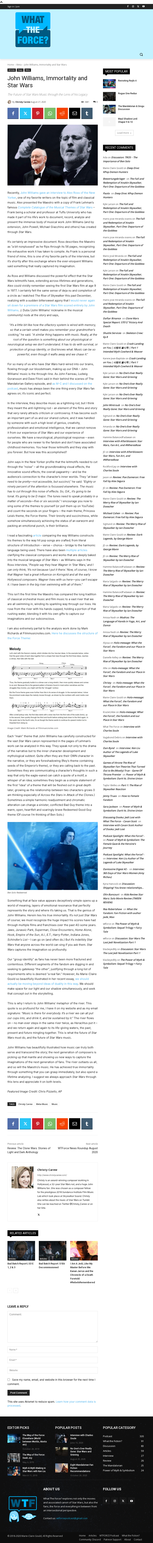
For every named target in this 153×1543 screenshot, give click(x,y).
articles (82, 550)
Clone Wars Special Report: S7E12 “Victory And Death (122, 322)
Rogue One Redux (127, 93)
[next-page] (15, 1290)
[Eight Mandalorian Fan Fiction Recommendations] (61, 1467)
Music (55, 1104)
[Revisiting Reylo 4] (109, 83)
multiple (71, 550)
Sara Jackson (110, 806)
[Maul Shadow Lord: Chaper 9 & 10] (109, 121)
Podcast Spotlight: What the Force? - (123, 836)
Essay (20, 70)
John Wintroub (111, 405)
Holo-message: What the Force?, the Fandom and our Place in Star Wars (124, 646)
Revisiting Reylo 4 (127, 80)
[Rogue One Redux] (109, 96)
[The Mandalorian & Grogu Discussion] (109, 109)
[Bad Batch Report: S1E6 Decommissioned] (52, 1250)
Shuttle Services (112, 333)
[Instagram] (133, 7)
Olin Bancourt (111, 894)
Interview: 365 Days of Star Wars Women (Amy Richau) (123, 873)
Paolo (106, 193)
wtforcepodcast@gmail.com (72, 1518)
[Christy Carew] (9, 102)
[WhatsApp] (50, 113)
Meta (19, 64)
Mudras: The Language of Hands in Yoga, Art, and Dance (124, 621)
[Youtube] (143, 7)
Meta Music (42, 1104)
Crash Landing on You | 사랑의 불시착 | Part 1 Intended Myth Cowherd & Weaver (123, 347)
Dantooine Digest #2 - (115, 869)
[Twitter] (138, 7)
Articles (12, 70)
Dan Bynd (108, 748)
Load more (123, 132)
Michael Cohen (111, 513)
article (37, 535)
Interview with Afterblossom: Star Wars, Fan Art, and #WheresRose (123, 455)
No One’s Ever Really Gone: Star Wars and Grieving (81, 1451)
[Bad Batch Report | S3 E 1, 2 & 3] (21, 1250)
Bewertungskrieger (114, 178)
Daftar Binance (112, 318)
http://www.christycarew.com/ (52, 1175)
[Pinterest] (37, 113)
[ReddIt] (62, 113)
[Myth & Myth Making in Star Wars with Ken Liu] (13, 1471)
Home (10, 64)
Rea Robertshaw (112, 909)
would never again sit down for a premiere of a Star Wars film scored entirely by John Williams (51, 305)
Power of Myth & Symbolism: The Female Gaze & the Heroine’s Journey (123, 843)
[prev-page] (9, 1290)
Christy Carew (22, 101)
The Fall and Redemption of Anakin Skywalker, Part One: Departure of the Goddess (123, 182)
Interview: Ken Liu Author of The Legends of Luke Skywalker (121, 752)
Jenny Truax (110, 796)
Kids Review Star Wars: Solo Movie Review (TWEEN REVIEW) (123, 898)
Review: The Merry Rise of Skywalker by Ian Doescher (121, 502)
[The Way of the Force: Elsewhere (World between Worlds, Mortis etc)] (13, 1438)
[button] (141, 54)
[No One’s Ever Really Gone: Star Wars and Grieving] (61, 1451)
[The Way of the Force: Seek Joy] (13, 1457)
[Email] (74, 113)
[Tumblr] (87, 113)
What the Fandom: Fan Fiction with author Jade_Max (122, 913)
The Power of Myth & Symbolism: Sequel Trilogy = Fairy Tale (122, 927)
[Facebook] (128, 7)
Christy (107, 682)
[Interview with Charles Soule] (61, 1438)
